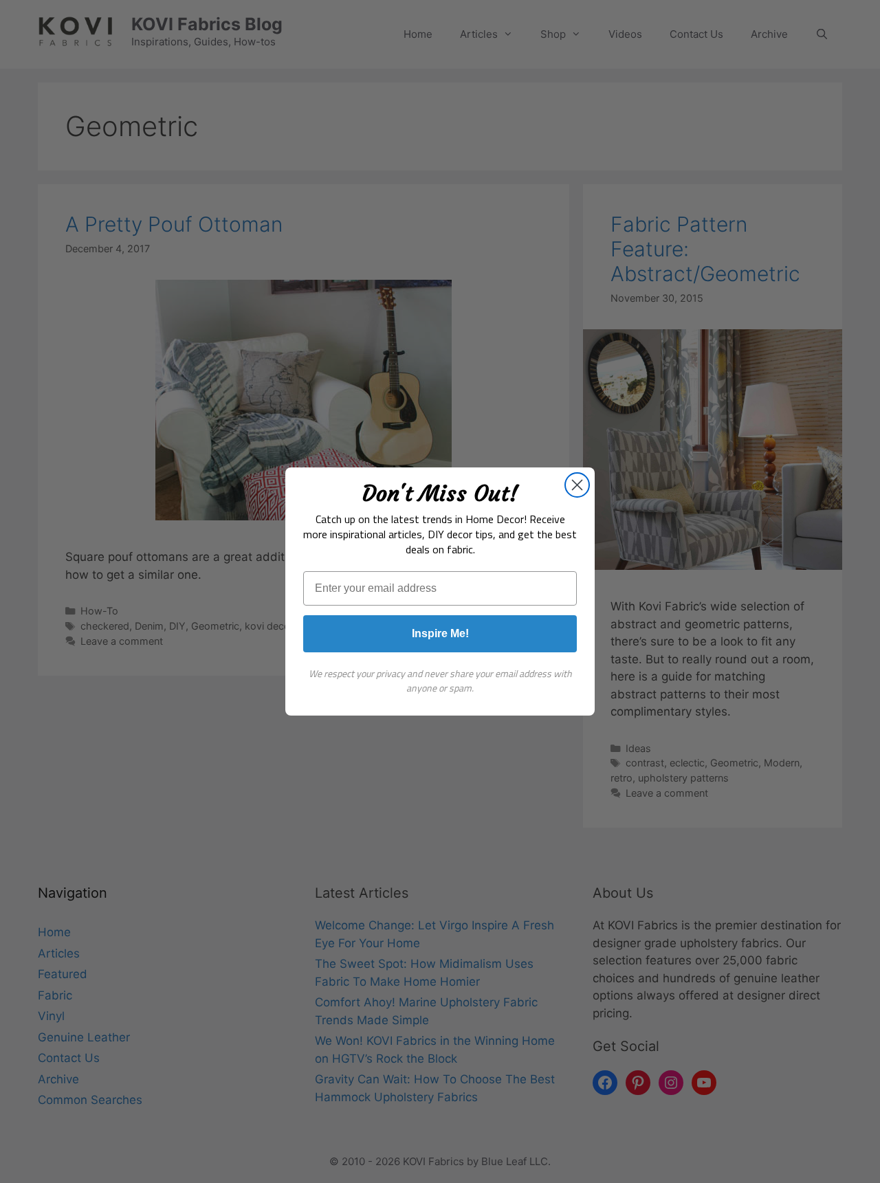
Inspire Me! (440, 633)
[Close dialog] (577, 485)
